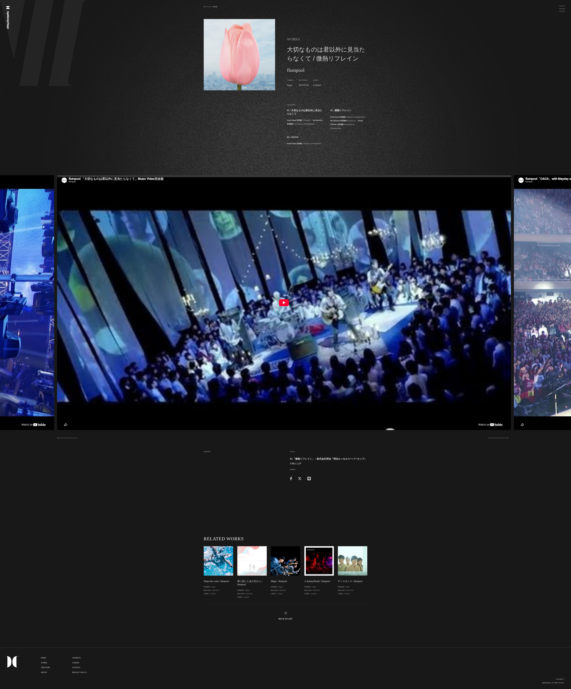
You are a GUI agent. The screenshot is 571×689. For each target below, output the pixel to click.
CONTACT (76, 667)
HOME (43, 658)
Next (497, 437)
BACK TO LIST (285, 619)
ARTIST (44, 672)
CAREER (75, 663)
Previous (68, 437)
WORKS (44, 663)
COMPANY (76, 658)
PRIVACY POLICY (79, 672)
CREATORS (45, 667)
